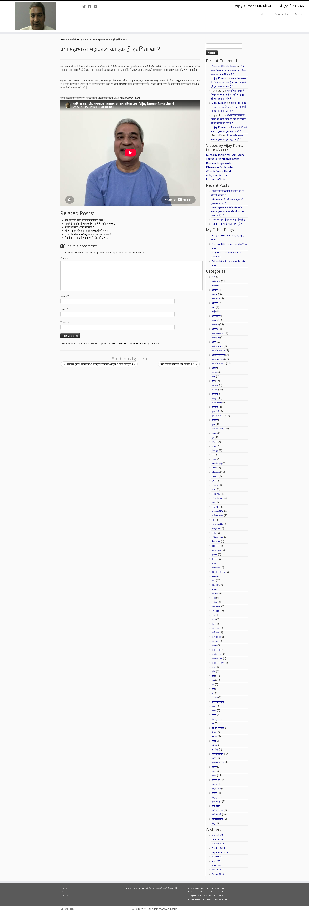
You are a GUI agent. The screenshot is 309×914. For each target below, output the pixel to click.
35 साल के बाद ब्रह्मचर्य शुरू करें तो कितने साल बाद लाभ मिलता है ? (228, 70)
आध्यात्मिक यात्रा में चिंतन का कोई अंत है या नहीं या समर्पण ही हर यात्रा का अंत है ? (229, 82)
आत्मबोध (215, 328)
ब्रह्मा (214, 589)
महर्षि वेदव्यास (76, 39)
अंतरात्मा (215, 289)
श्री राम (215, 745)
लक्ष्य (213, 706)
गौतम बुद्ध (215, 450)
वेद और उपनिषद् (218, 727)
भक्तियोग (215, 602)
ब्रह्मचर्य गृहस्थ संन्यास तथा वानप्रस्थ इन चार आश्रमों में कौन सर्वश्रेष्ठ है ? (99, 364)
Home (264, 14)
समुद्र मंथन (216, 788)
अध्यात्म (214, 294)
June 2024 (216, 861)
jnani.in (173, 908)
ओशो (213, 376)
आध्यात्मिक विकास (218, 363)
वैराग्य (214, 732)
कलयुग (214, 398)
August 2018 (218, 874)
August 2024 (218, 856)
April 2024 (216, 869)
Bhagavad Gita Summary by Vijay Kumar (208, 888)
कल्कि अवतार (217, 402)
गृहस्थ (214, 446)
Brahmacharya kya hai (219, 163)
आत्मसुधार (216, 337)
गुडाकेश (215, 433)
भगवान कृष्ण (216, 606)
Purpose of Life (215, 179)
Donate (299, 14)
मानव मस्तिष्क (217, 649)
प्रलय (214, 563)
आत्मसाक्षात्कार (217, 333)
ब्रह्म (213, 580)
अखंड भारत (216, 281)
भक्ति (214, 597)
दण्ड (213, 502)
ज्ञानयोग (215, 480)
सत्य (213, 771)
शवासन (214, 736)
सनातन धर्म (216, 779)
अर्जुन (214, 311)
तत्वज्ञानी (215, 485)
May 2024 (216, 865)
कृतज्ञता (215, 420)
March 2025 (217, 835)
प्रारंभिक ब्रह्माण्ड (218, 571)
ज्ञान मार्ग (215, 476)
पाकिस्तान (215, 545)
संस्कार (214, 792)
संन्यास (214, 784)
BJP (213, 276)
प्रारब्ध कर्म (216, 567)
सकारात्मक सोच (218, 762)
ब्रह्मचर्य (215, 584)
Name (64, 295)
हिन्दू (213, 823)
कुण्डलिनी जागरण (218, 415)
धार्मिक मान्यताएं (217, 515)
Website (64, 321)
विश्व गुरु (215, 719)
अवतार (214, 320)
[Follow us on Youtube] (96, 6)
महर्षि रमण (215, 628)
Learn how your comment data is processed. (134, 343)
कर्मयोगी (215, 394)
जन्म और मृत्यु (217, 463)
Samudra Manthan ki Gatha (222, 159)
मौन (213, 688)
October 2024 (218, 848)
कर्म (213, 381)
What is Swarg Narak (219, 171)
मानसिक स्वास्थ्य (218, 662)
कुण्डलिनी (215, 411)
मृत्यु (213, 675)
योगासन (215, 697)
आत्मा (214, 341)
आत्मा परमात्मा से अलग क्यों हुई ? (227, 223)
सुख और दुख (216, 801)
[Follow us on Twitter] (85, 6)
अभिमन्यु (215, 302)
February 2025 (219, 839)
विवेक (214, 714)
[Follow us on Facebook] (90, 6)
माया (213, 667)
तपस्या (214, 489)
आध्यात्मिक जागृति (218, 350)
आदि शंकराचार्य (217, 346)
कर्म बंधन (215, 385)
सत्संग (214, 775)
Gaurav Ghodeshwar (224, 66)
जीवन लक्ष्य (216, 472)
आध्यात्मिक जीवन (218, 354)
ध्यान (213, 519)
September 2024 (220, 852)
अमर (213, 307)
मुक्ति (213, 671)
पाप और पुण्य (216, 550)
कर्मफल (215, 389)
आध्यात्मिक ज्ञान (218, 359)
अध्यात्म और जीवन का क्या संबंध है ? (228, 219)
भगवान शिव (216, 610)
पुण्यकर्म (214, 554)
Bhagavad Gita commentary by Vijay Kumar (209, 892)
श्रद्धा (214, 740)
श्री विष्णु (215, 749)
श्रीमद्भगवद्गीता (217, 753)
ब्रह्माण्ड (215, 593)
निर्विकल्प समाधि (218, 537)
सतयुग (214, 766)
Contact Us (282, 14)
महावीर (214, 645)
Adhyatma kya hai (216, 175)
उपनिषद (215, 372)
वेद (213, 723)
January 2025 (218, 843)
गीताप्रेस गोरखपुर (218, 428)
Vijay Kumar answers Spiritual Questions (208, 895)
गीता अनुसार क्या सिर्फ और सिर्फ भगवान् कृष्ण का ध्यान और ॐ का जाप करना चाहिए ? (228, 211)
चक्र (214, 454)
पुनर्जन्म (214, 558)
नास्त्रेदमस (216, 528)
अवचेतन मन (216, 315)
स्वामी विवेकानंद (217, 818)
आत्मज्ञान (215, 324)
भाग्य (213, 615)
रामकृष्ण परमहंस (218, 701)
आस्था (214, 367)
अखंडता (215, 285)
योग (213, 693)
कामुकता (215, 407)
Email (64, 308)
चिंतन (214, 459)
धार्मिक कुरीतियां (218, 511)
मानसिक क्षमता (217, 654)
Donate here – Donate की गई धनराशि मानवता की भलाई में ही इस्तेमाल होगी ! (152, 888)
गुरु (213, 437)
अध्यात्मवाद (216, 298)
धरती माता (215, 506)
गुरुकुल (214, 441)
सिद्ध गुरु (215, 797)
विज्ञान (214, 710)
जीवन (214, 467)
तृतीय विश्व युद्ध (217, 498)
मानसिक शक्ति (217, 658)
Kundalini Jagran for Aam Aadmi (225, 155)
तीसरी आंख (216, 493)
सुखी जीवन (216, 805)
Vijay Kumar (219, 78)
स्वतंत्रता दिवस (217, 810)
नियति (214, 532)
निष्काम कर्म (216, 541)
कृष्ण (213, 424)
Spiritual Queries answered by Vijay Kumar (209, 899)
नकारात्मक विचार (218, 524)
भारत (214, 619)
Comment (66, 258)
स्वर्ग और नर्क (216, 814)
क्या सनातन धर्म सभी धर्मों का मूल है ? (179, 364)
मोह (213, 684)
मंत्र (213, 623)
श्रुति (214, 758)
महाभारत (215, 641)
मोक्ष (213, 680)
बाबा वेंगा (215, 576)
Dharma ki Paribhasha (219, 167)
